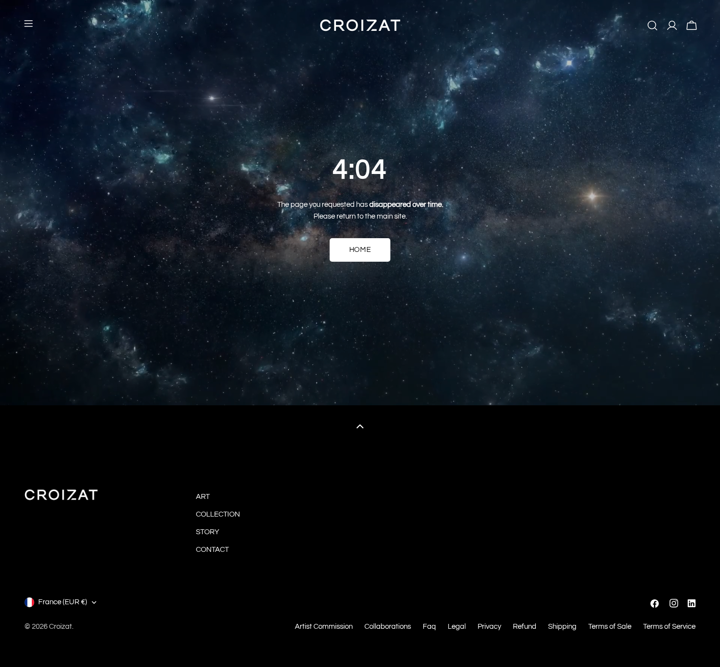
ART (203, 496)
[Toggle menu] (28, 25)
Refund (524, 626)
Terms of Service (669, 626)
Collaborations (387, 626)
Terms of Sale (609, 626)
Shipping (562, 626)
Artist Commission (324, 626)
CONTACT (212, 549)
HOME (360, 249)
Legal (457, 626)
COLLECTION (218, 514)
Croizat (60, 626)
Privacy (489, 626)
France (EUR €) (62, 602)
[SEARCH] (652, 25)
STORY (207, 532)
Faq (429, 626)
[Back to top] (360, 426)
